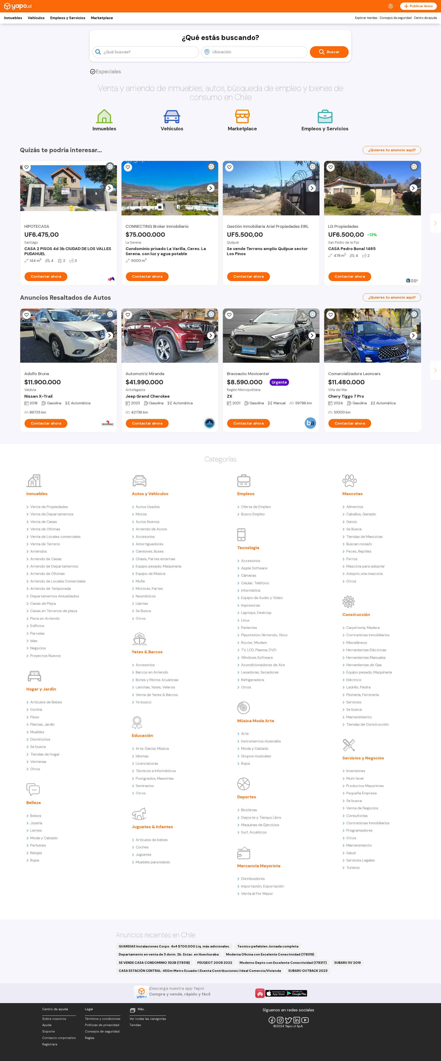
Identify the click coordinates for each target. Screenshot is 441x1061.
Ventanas (38, 761)
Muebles (37, 732)
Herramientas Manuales (366, 657)
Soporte (48, 1031)
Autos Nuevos (147, 521)
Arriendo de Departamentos (54, 566)
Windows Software (257, 657)
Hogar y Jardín (41, 689)
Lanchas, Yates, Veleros (155, 687)
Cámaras (248, 575)
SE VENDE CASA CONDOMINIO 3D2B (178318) (154, 963)
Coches (142, 847)
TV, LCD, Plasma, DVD (258, 649)
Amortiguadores (149, 544)
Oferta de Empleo (256, 506)
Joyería (36, 823)
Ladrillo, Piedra (358, 687)
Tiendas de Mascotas (364, 536)
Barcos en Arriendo (152, 672)
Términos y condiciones (102, 1019)
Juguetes (143, 854)
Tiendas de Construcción (367, 724)
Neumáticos (146, 596)
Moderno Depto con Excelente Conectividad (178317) (283, 963)
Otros (35, 769)
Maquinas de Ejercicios (260, 824)
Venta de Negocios (362, 808)
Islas (33, 640)
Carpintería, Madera (363, 627)
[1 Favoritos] (27, 167)
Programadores (359, 830)
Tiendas (135, 1025)
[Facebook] (272, 1020)
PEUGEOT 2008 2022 (214, 963)
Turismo (353, 867)
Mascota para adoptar (365, 566)
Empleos (245, 493)
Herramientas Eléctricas (366, 649)
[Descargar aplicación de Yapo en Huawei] (260, 993)
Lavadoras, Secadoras (260, 672)
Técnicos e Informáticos (156, 770)
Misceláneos (356, 642)
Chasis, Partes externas (155, 558)
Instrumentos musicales (261, 741)
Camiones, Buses (150, 551)
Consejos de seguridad (396, 18)
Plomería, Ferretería (362, 694)
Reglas (89, 1038)
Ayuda (46, 1025)
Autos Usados (148, 506)
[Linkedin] (297, 1020)
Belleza (33, 802)
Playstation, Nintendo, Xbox (264, 635)
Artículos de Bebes (46, 702)
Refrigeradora (252, 679)
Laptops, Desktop (256, 612)
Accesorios (145, 536)
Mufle (140, 581)
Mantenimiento (359, 717)
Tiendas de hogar (45, 754)
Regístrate (49, 1044)
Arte (245, 733)
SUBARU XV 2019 (347, 963)
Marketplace (102, 18)
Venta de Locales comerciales (55, 536)
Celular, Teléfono (255, 583)
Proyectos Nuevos (45, 655)
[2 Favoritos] (229, 315)
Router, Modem (254, 642)
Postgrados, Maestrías (155, 778)
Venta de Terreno (45, 544)
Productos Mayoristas (365, 785)
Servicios (353, 702)
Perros (351, 558)
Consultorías (357, 815)
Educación (142, 735)
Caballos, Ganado (361, 514)
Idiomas (142, 756)
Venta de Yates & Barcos (157, 694)
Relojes (36, 852)
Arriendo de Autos (151, 529)
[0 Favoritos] (229, 167)
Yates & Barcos (147, 652)
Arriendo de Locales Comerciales (58, 581)
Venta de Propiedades (49, 506)
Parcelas (37, 633)
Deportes (246, 797)
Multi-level (355, 778)
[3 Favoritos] (330, 167)
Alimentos (354, 506)
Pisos (34, 717)
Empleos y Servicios (67, 18)
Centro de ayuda (425, 18)
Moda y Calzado (44, 838)
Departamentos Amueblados (54, 596)
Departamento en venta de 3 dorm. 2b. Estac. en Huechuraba (169, 954)
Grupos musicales (256, 756)
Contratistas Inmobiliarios (368, 635)
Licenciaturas (147, 763)
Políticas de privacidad (102, 1025)
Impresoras (250, 605)
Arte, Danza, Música (152, 748)
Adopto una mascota (364, 573)
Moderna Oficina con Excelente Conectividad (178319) (270, 954)
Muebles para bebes (153, 862)
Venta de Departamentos (52, 514)
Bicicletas (249, 809)
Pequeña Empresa (361, 793)
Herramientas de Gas (364, 664)
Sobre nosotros (54, 1019)
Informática (250, 590)
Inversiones (355, 770)
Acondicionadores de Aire (263, 664)
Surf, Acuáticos (254, 832)
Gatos (351, 521)
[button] (109, 188)
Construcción (356, 614)
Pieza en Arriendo (45, 618)
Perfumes (38, 845)
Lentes (36, 830)
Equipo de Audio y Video (262, 597)
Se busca (38, 746)
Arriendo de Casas (46, 558)
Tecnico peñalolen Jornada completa (267, 946)
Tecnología (248, 547)
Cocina (36, 709)
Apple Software (254, 568)
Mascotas (352, 493)
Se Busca (143, 610)
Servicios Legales (360, 860)
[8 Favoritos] (128, 167)
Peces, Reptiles (358, 551)
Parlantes (249, 627)
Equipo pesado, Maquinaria (158, 566)
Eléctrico (353, 679)
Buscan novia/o (359, 544)
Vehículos (36, 18)
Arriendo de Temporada (50, 588)
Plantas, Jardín (42, 724)
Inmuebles (13, 18)
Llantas (142, 603)
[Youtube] (305, 1020)
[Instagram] (280, 1020)
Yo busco (143, 702)
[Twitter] (288, 1020)
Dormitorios (40, 739)
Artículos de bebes (152, 839)
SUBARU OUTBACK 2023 (308, 971)
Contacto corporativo (59, 1038)
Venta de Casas (43, 521)
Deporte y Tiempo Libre (261, 817)
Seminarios (145, 785)
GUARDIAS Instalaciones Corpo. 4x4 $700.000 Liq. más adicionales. (174, 946)
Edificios (37, 625)
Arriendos (38, 551)
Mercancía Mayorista (258, 866)
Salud (351, 852)
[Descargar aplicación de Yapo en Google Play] (296, 993)
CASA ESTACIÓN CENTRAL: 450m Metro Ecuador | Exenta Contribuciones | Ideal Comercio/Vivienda (200, 971)
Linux (245, 620)
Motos (141, 514)
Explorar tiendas (366, 18)
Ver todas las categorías (148, 1019)
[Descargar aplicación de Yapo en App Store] (275, 993)
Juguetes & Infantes (152, 827)
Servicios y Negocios (363, 758)
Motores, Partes (149, 588)
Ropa (34, 860)
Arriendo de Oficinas (47, 573)
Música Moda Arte (255, 721)
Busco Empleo (253, 514)
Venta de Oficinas (45, 529)
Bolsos (35, 815)
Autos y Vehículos (150, 493)
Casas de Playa (43, 603)
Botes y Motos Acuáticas (157, 679)
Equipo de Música (150, 573)
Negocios (38, 648)
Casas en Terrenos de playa (53, 610)
